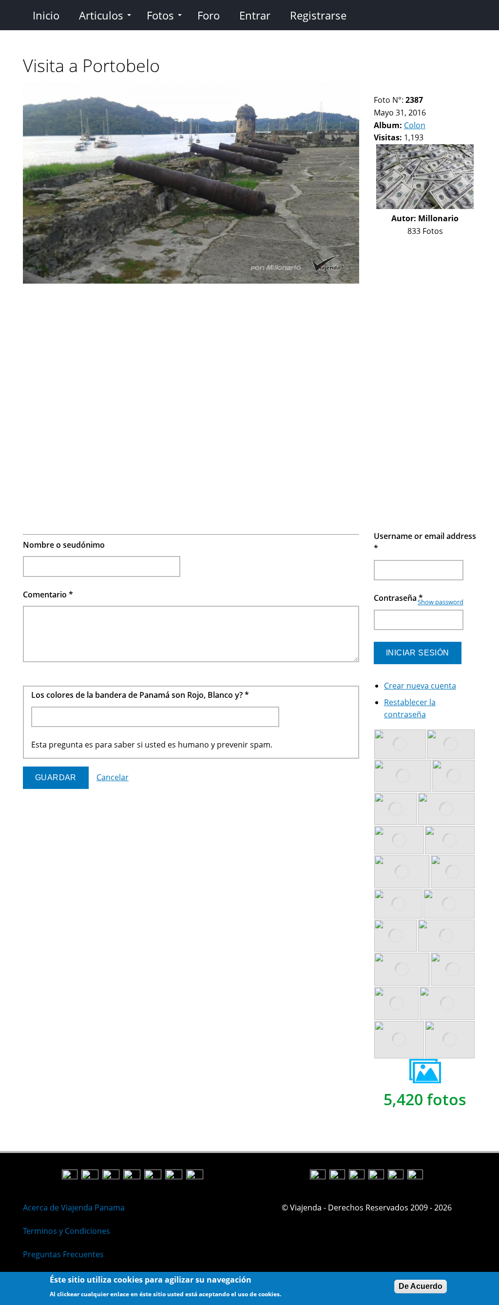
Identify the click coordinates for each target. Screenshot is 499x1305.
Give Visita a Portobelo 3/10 (394, 88)
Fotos (160, 15)
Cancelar (112, 777)
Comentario (48, 594)
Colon (414, 125)
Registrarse (318, 15)
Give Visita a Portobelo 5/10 (411, 88)
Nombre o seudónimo (64, 544)
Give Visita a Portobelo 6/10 (419, 88)
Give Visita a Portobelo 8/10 (436, 88)
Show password (440, 601)
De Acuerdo (420, 1286)
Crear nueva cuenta (420, 685)
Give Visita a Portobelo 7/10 (427, 88)
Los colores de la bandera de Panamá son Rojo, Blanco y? (140, 695)
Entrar (254, 15)
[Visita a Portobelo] (191, 280)
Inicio (46, 15)
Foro (208, 15)
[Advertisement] (191, 356)
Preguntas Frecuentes (63, 1254)
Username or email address (425, 542)
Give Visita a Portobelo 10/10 (452, 88)
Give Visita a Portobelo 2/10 (386, 88)
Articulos (101, 15)
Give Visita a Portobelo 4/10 (403, 88)
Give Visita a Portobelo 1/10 (378, 88)
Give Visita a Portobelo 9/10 (444, 88)
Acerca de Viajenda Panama (74, 1207)
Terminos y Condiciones (66, 1231)
